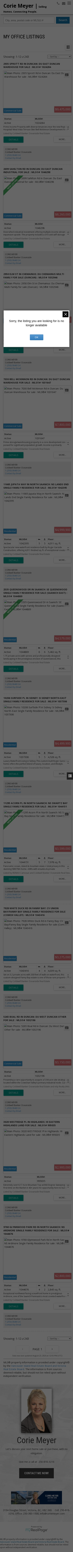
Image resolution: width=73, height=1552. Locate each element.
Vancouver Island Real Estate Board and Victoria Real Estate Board (32, 1541)
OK (36, 337)
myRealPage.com (36, 1530)
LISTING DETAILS (13, 140)
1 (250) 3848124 (12, 155)
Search (63, 20)
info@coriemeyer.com (52, 1513)
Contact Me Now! (36, 1473)
